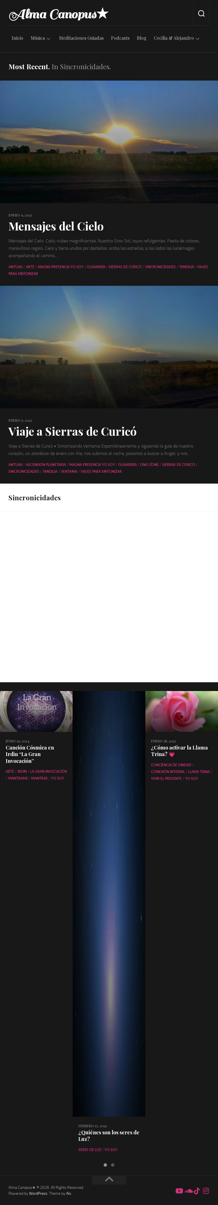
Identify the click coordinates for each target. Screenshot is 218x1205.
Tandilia (186, 267)
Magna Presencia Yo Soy (60, 267)
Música (38, 38)
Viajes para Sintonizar (101, 471)
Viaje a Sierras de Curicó (73, 430)
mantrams (18, 778)
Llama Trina (199, 772)
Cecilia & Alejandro (174, 38)
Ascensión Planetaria (46, 465)
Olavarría (96, 267)
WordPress (38, 1193)
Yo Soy (57, 778)
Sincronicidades (160, 267)
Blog (141, 38)
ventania (69, 471)
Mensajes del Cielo (56, 225)
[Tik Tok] (197, 1190)
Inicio (17, 38)
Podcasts (120, 38)
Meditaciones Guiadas (81, 38)
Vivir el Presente (166, 778)
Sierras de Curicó (125, 267)
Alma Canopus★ (59, 14)
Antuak (15, 267)
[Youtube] (178, 1190)
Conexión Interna (168, 772)
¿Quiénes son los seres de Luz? (108, 1135)
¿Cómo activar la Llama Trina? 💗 (179, 750)
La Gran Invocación (48, 771)
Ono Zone (149, 465)
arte (30, 267)
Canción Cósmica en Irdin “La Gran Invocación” (30, 754)
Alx (68, 1193)
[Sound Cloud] (188, 1190)
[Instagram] (206, 1190)
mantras (39, 778)
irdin (22, 771)
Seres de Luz (89, 1150)
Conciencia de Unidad (171, 765)
